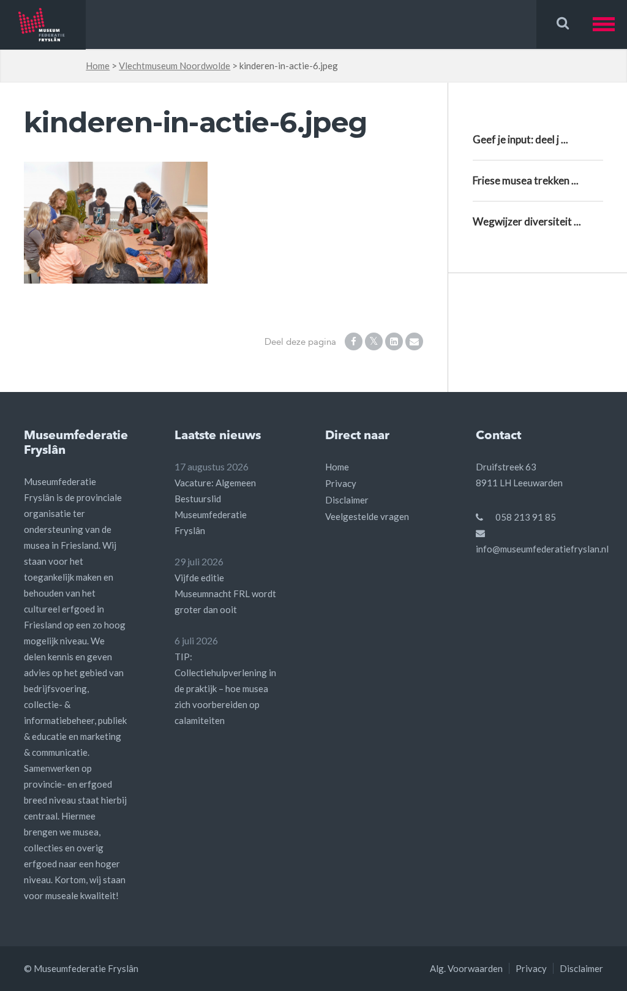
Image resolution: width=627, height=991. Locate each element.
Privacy (340, 483)
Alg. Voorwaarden (466, 968)
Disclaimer (347, 499)
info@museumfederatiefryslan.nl (542, 548)
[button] (610, 24)
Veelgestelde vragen (367, 516)
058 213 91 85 (525, 516)
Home (98, 65)
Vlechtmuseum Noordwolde (174, 65)
